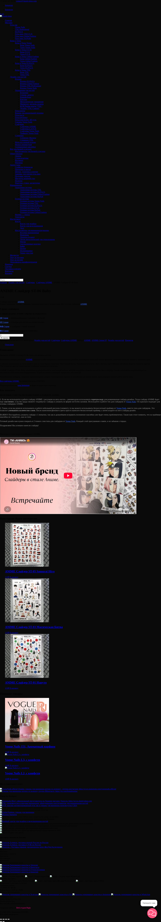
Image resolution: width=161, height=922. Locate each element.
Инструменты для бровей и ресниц (30, 151)
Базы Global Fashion (28, 59)
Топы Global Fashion (28, 61)
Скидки (8, 266)
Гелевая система (22, 199)
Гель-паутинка (21, 117)
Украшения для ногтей (25, 90)
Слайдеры (19, 124)
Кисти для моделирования (31, 226)
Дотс (22, 228)
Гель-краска (20, 111)
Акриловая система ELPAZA (32, 192)
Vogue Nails (20, 27)
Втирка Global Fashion (29, 84)
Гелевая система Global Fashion (33, 212)
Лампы (18, 156)
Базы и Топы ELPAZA (24, 63)
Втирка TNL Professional (30, 86)
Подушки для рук (22, 176)
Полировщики (26, 251)
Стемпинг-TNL (26, 140)
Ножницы (24, 235)
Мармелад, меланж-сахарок (32, 104)
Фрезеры (19, 163)
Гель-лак (13, 25)
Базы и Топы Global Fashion (27, 56)
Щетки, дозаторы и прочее (26, 172)
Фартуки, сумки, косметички (27, 183)
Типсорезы (20, 217)
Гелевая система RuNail (30, 210)
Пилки (23, 248)
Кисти (18, 221)
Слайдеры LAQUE (28, 129)
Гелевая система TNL (29, 203)
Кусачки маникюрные (29, 233)
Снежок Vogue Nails (23, 122)
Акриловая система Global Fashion (35, 194)
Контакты (9, 271)
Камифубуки (25, 97)
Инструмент (15, 219)
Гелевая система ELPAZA (31, 205)
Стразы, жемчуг (27, 95)
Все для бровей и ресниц (20, 149)
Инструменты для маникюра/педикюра (32, 230)
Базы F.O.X (25, 52)
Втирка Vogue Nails (28, 88)
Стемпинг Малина (28, 138)
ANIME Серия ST (99, 340)
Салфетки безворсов (24, 167)
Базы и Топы (15, 41)
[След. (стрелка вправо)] (4, 921)
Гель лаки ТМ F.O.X (23, 34)
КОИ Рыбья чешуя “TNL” (31, 106)
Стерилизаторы (21, 158)
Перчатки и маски (23, 169)
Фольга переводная (23, 145)
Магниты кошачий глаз (25, 178)
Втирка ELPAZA (27, 81)
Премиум (129, 340)
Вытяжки (19, 160)
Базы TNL (24, 72)
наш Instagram (23, 385)
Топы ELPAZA (26, 68)
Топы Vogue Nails (27, 47)
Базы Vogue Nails (27, 45)
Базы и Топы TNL (23, 70)
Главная (8, 20)
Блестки (23, 99)
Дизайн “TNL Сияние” (30, 108)
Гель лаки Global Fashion (25, 36)
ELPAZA (19, 32)
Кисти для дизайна (28, 224)
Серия (4, 322)
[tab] (83, 345)
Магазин (8, 23)
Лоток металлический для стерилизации (37, 239)
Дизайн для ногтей (18, 77)
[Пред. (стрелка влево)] (1, 921)
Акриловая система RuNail (31, 196)
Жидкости (14, 255)
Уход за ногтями (17, 257)
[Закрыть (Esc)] (1, 919)
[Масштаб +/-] (9, 919)
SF (1, 318)
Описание (9, 345)
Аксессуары (15, 165)
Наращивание (16, 185)
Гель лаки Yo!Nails (23, 38)
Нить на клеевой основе (25, 142)
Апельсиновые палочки (30, 244)
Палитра (18, 181)
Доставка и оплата (13, 269)
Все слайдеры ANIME (9, 381)
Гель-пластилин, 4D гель (25, 120)
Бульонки (24, 93)
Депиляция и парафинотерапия (23, 262)
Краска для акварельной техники (29, 113)
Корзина (8, 273)
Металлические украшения (31, 102)
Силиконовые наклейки (25, 147)
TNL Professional (22, 29)
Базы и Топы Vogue (23, 43)
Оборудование (16, 154)
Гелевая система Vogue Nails (32, 201)
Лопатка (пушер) (27, 237)
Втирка (18, 79)
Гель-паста (19, 115)
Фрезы (23, 242)
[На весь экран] (6, 919)
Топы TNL (24, 75)
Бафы (22, 246)
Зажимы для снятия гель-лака (27, 174)
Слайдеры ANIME (28, 126)
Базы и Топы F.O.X (23, 50)
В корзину (5, 338)
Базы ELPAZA (26, 65)
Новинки (9, 264)
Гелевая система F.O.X (29, 208)
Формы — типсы (22, 215)
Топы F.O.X (25, 54)
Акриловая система (23, 187)
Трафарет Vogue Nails (29, 133)
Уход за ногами (16, 260)
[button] (152, 913)
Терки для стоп (26, 253)
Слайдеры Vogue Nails (29, 131)
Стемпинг (19, 135)
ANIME (21, 302)
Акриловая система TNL (30, 190)
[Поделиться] (4, 919)
